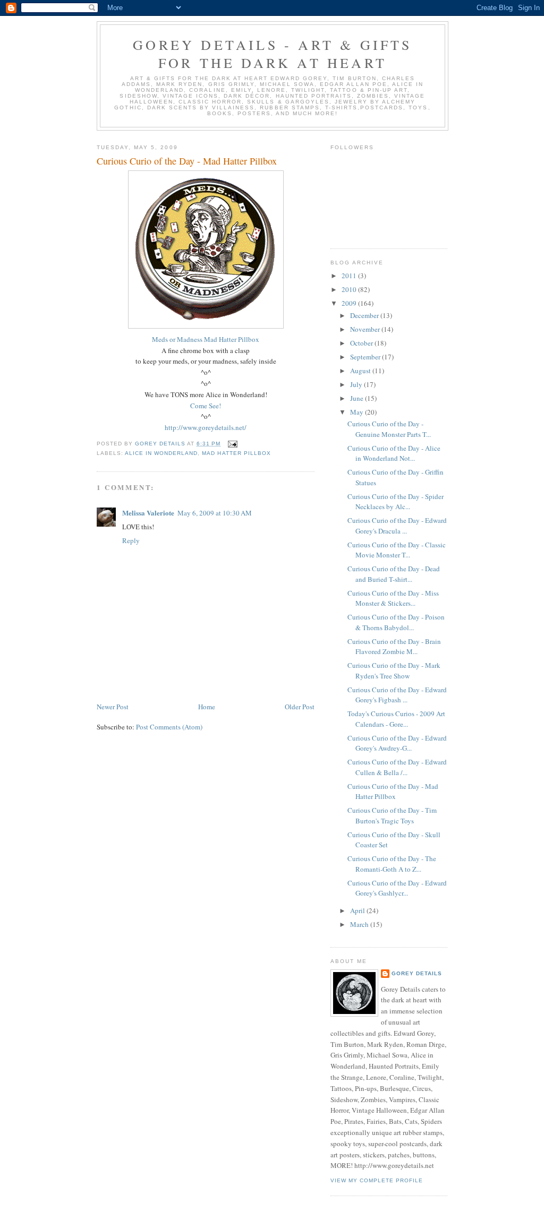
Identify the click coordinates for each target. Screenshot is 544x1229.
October (362, 343)
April (358, 910)
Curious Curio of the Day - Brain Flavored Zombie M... (394, 647)
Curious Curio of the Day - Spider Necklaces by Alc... (395, 502)
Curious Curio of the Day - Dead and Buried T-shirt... (393, 574)
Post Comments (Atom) (169, 727)
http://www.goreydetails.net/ (205, 427)
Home (206, 706)
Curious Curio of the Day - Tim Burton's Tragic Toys (392, 815)
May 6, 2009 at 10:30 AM (214, 513)
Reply (131, 540)
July (357, 384)
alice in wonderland (161, 453)
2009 (350, 303)
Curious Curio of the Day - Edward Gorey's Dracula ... (397, 525)
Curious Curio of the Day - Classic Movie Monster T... (396, 550)
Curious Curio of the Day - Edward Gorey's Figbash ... (397, 695)
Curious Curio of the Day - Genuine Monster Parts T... (389, 429)
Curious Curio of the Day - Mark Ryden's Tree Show (393, 670)
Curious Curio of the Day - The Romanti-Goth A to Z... (391, 864)
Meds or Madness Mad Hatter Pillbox (205, 339)
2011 (350, 275)
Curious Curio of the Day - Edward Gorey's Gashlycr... (397, 888)
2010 (350, 289)
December (365, 315)
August (361, 370)
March (360, 924)
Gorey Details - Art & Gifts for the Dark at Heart (272, 54)
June (357, 398)
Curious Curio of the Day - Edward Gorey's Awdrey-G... (397, 743)
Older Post (299, 706)
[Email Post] (232, 443)
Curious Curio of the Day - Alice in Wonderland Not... (393, 453)
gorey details (417, 973)
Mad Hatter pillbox (236, 453)
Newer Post (113, 706)
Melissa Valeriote (148, 513)
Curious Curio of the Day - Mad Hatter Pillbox (392, 791)
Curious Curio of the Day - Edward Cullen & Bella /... (397, 767)
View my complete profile (376, 1180)
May (357, 412)
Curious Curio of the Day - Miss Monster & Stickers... (393, 598)
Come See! (205, 405)
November (365, 329)
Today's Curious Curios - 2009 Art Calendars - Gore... (396, 719)
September (366, 357)
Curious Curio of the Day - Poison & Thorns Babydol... (396, 622)
